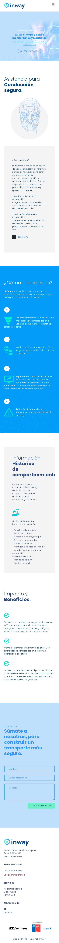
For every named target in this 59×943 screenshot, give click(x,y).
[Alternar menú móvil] (53, 4)
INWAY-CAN (9, 895)
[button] (29, 237)
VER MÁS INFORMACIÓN (29, 51)
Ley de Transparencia (14, 874)
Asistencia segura (13, 888)
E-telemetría (10, 891)
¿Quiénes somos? (13, 870)
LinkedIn (8, 912)
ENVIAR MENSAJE (42, 805)
